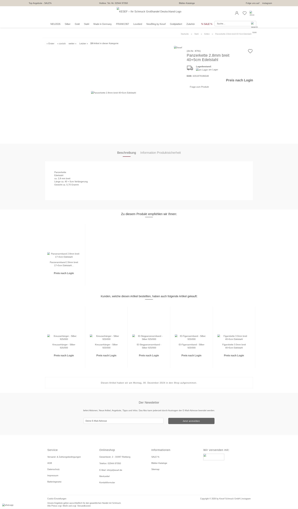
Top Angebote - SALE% (40, 3)
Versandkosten (84, 506)
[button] (237, 13)
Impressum (52, 475)
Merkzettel (104, 476)
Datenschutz (53, 469)
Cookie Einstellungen (56, 499)
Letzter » (83, 43)
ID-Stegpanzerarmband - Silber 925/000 (149, 345)
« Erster (50, 43)
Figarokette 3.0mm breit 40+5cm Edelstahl (234, 345)
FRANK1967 (122, 24)
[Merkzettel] (244, 13)
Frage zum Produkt (199, 87)
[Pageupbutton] (291, 504)
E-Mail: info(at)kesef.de (110, 470)
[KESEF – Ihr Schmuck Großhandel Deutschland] (149, 13)
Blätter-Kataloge (187, 3)
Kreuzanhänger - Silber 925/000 (63, 345)
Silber (67, 24)
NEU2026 (55, 24)
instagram (267, 3)
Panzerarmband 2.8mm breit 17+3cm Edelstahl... (64, 263)
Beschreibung (126, 152)
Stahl (86, 24)
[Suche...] (253, 23)
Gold (77, 24)
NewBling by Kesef (156, 24)
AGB (49, 463)
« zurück (61, 43)
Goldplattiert (176, 24)
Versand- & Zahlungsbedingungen (64, 457)
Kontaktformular (107, 482)
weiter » (72, 43)
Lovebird (137, 24)
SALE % (155, 457)
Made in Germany (102, 24)
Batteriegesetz (54, 481)
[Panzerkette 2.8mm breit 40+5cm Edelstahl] (113, 92)
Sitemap (155, 469)
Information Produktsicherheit (160, 152)
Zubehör (190, 24)
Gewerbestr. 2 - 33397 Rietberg (114, 457)
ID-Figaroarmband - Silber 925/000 (191, 345)
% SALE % (206, 24)
